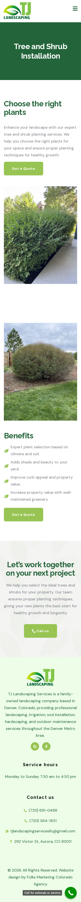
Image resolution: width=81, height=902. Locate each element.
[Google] (35, 746)
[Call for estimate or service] (71, 893)
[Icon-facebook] (46, 746)
